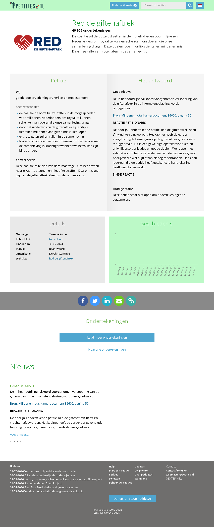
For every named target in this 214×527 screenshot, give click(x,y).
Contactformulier (176, 470)
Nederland (56, 239)
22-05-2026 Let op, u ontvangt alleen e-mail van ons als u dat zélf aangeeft (56, 479)
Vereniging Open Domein (107, 512)
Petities (113, 474)
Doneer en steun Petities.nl (133, 499)
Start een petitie (119, 470)
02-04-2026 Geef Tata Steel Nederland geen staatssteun (44, 487)
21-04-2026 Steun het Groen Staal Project (36, 483)
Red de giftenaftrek (61, 258)
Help (112, 466)
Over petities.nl (144, 474)
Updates (140, 466)
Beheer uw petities (120, 482)
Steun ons (141, 478)
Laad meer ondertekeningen (107, 337)
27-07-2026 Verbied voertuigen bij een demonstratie (43, 471)
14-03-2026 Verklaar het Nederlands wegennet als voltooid (46, 491)
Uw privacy (141, 470)
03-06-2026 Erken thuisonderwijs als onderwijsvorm (42, 475)
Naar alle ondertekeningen (107, 349)
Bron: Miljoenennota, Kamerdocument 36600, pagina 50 (152, 115)
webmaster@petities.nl (180, 474)
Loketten (114, 478)
